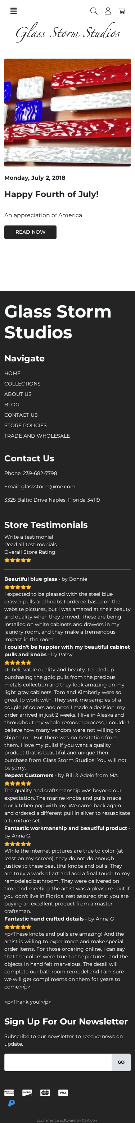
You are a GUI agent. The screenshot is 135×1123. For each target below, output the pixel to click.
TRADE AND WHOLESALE (37, 436)
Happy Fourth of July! (51, 194)
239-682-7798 (40, 473)
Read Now (30, 232)
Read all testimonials (30, 544)
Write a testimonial (28, 537)
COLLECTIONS (22, 383)
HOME (12, 373)
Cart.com (90, 1120)
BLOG (11, 404)
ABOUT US (18, 394)
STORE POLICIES (25, 425)
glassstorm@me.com (48, 486)
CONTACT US (21, 415)
